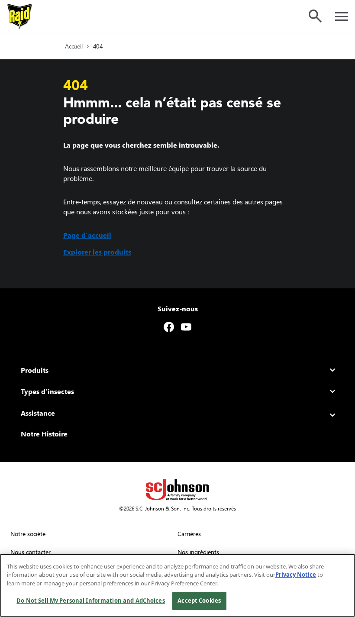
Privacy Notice (295, 574)
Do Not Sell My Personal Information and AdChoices (90, 600)
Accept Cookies (199, 600)
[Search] (315, 16)
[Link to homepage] (20, 16)
